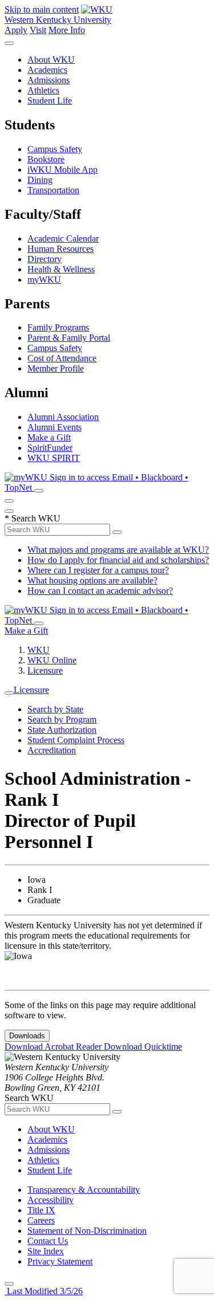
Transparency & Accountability (83, 1189)
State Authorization (61, 730)
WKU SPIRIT (53, 458)
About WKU (51, 59)
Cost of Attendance (61, 358)
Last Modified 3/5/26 (44, 1291)
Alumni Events (54, 427)
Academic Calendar (63, 238)
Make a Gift (49, 437)
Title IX (41, 1210)
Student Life (49, 100)
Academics (47, 70)
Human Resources (60, 249)
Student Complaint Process (75, 740)
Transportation (53, 190)
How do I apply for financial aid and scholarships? (118, 560)
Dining (40, 180)
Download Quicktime (143, 1046)
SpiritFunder (49, 447)
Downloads (27, 1035)
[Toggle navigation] (9, 693)
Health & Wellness (61, 269)
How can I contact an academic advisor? (100, 591)
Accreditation (51, 750)
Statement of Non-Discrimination (87, 1230)
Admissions (48, 80)
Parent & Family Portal (68, 337)
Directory (44, 259)
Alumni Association (63, 417)
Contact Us (47, 1241)
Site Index (45, 1251)
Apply (16, 30)
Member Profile (55, 368)
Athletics (43, 90)
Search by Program (61, 719)
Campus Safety (54, 149)
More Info (67, 30)
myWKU (44, 279)
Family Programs (58, 327)
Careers (41, 1220)
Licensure (45, 670)
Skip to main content (42, 9)
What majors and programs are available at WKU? (118, 549)
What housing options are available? (92, 580)
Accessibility (50, 1200)
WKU (38, 650)
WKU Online (51, 660)
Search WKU (32, 518)
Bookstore (45, 159)
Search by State (55, 709)
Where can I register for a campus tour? (98, 570)
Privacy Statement (59, 1261)
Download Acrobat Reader (54, 1046)
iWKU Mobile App (62, 169)
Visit (38, 30)
